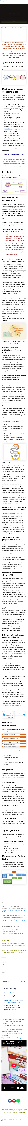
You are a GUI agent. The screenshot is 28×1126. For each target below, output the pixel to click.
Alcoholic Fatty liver (10, 996)
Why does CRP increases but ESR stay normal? (13, 1038)
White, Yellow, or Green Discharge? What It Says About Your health (12, 1007)
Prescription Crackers (5, 1)
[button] (13, 21)
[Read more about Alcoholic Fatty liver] (9, 992)
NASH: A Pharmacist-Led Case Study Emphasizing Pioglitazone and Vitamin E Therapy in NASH (13, 1025)
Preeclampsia (7, 128)
